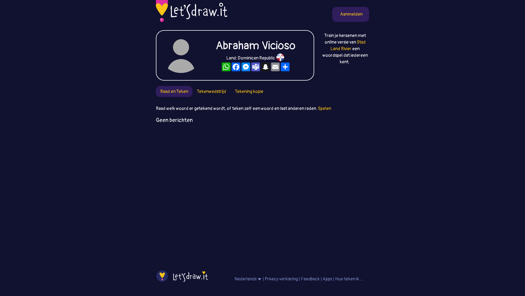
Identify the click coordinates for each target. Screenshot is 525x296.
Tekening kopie (249, 91)
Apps (327, 279)
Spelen (324, 108)
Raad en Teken (174, 91)
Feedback (310, 279)
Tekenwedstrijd (211, 91)
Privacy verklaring (281, 279)
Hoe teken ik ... (349, 279)
